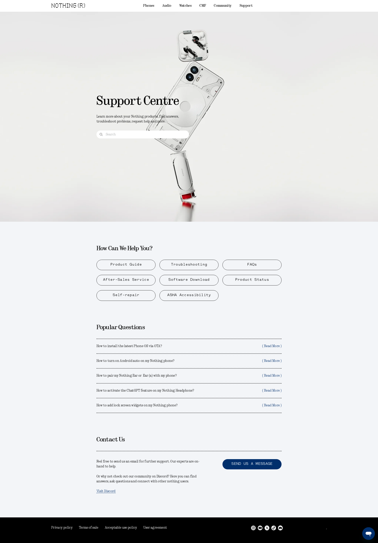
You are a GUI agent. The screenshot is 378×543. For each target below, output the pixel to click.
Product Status (252, 280)
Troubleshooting (189, 265)
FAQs (252, 265)
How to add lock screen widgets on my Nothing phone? (189, 405)
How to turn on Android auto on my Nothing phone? (189, 360)
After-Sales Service (126, 280)
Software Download (188, 280)
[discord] (280, 527)
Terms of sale (88, 527)
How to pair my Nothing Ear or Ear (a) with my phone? (189, 375)
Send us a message (251, 464)
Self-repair (126, 295)
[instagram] (253, 527)
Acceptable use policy (121, 527)
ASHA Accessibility (189, 295)
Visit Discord (106, 491)
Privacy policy (62, 527)
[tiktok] (273, 527)
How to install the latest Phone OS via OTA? (189, 346)
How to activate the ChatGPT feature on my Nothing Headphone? (189, 390)
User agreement (155, 527)
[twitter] (267, 527)
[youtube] (260, 527)
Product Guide (126, 265)
